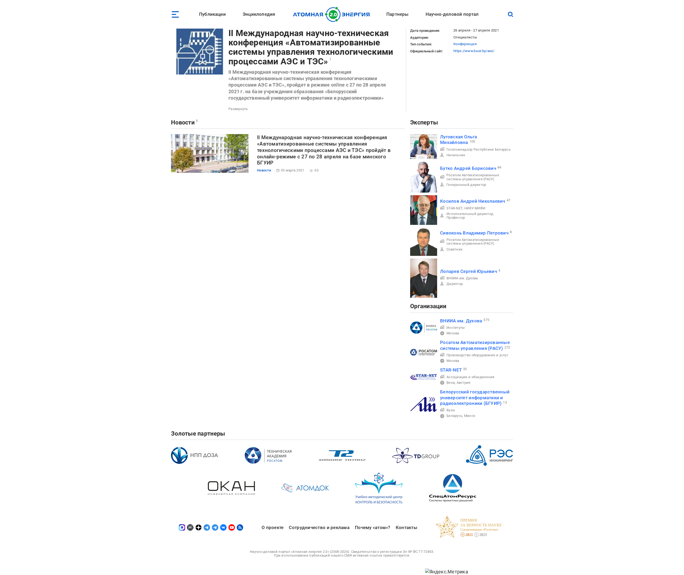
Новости (183, 122)
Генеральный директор (466, 185)
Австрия (464, 383)
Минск (469, 416)
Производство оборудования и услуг (477, 355)
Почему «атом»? (372, 527)
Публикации (212, 14)
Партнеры (397, 14)
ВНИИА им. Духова (462, 278)
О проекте (272, 527)
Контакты (406, 527)
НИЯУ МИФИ (474, 208)
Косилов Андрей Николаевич (472, 201)
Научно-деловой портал (452, 14)
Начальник (455, 155)
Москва (452, 333)
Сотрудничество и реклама (319, 527)
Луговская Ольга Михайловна (458, 139)
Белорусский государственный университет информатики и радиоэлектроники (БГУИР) (475, 397)
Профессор (455, 218)
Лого (333, 14)
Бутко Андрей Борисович (468, 168)
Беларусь (454, 416)
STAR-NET (454, 208)
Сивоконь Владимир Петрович (474, 233)
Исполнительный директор (469, 214)
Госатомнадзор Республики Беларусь (478, 149)
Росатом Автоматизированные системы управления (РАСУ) (472, 177)
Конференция (465, 44)
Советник (454, 249)
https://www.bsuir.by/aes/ (474, 51)
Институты (455, 328)
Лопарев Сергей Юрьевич (468, 271)
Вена (450, 383)
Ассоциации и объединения (470, 377)
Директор (454, 284)
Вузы (450, 410)
